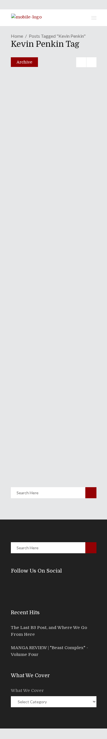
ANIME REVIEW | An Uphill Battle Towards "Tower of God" (49, 215)
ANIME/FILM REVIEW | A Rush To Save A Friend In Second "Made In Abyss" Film (53, 439)
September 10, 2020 (38, 178)
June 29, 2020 (33, 232)
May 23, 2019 (32, 456)
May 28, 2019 (32, 322)
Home (17, 36)
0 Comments (52, 190)
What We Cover (27, 690)
